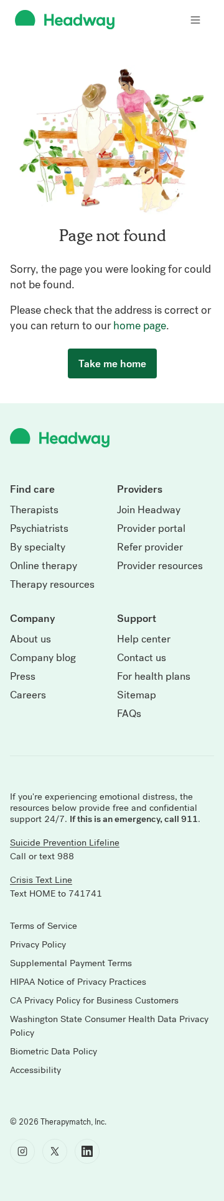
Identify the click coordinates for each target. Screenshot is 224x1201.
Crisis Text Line (41, 880)
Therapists (34, 510)
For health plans (153, 676)
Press (22, 676)
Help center (143, 639)
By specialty (37, 547)
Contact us (141, 658)
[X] (54, 1151)
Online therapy (43, 566)
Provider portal (151, 529)
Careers (28, 695)
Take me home (112, 363)
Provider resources (160, 566)
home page (139, 325)
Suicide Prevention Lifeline (64, 842)
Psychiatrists (39, 529)
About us (30, 639)
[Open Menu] (195, 20)
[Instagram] (22, 1151)
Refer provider (150, 547)
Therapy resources (52, 584)
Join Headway (148, 510)
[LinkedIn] (87, 1151)
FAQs (129, 714)
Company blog (43, 658)
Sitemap (136, 695)
